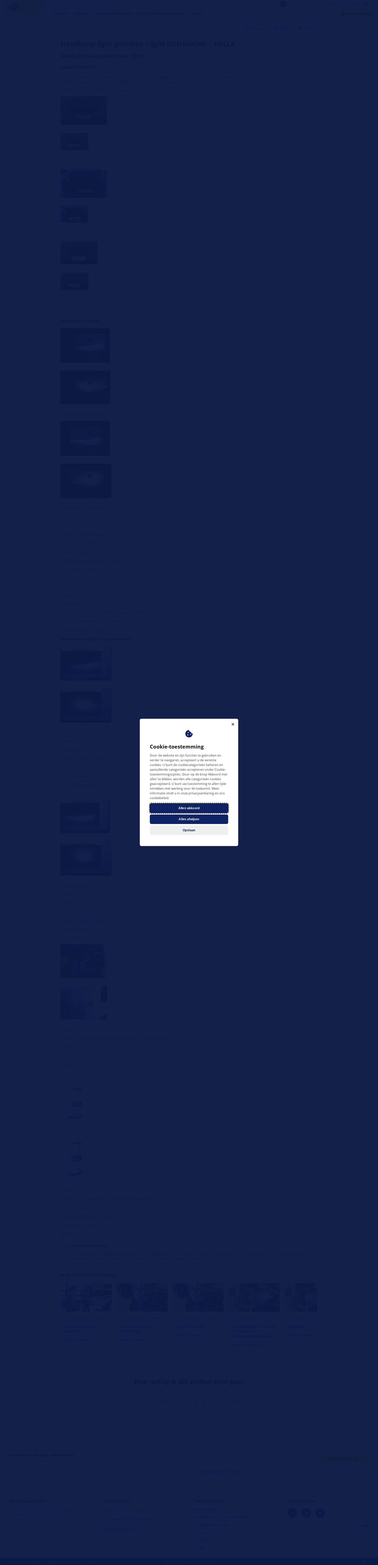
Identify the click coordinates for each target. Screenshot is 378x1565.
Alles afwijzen (189, 819)
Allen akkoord (189, 808)
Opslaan (189, 830)
